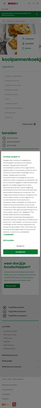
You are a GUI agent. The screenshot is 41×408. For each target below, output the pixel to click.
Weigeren (20, 246)
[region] (20, 204)
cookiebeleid (8, 234)
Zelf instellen (8, 240)
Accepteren (20, 252)
